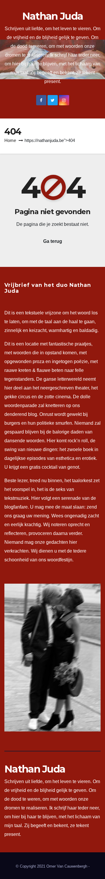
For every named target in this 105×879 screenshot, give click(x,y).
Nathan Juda (52, 16)
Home (10, 140)
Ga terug (52, 241)
